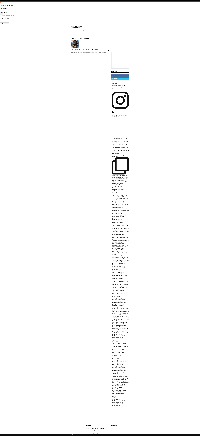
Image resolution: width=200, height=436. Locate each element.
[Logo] (76, 27)
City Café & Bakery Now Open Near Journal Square (85, 49)
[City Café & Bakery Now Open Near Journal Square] (90, 44)
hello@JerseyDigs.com (95, 433)
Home (72, 36)
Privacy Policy (127, 434)
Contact (123, 434)
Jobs (83, 33)
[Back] (0, 2)
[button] (128, 27)
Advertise (79, 33)
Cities (72, 33)
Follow (127, 76)
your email (2, 21)
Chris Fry (72, 50)
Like (127, 74)
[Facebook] (111, 428)
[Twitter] (113, 428)
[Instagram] (112, 428)
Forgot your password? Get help (7, 15)
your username (3, 8)
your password (3, 12)
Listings (75, 33)
